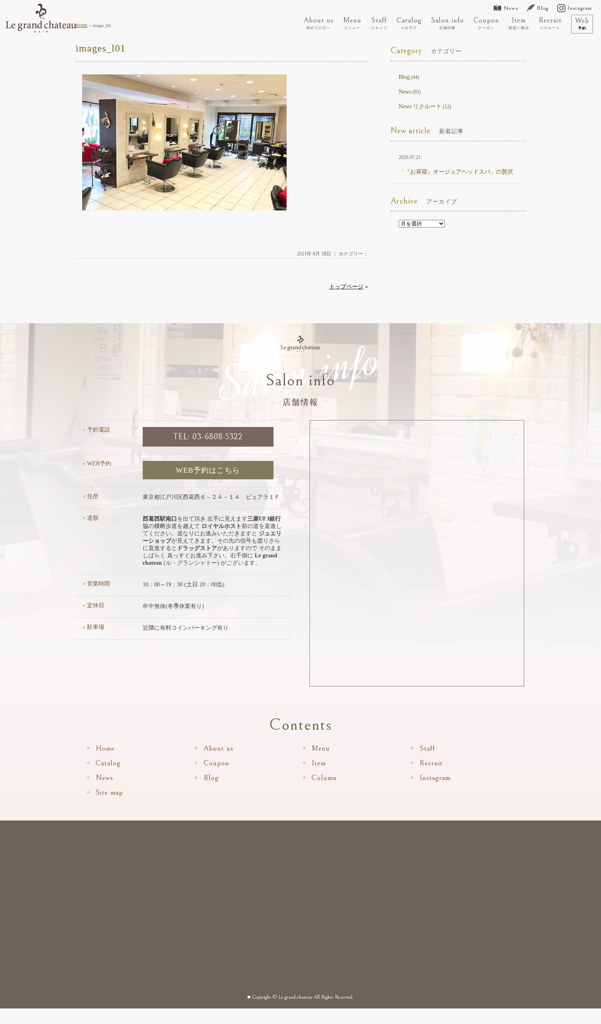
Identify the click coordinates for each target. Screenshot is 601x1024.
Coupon (486, 23)
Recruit (550, 23)
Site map (109, 792)
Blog (542, 8)
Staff (379, 23)
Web (582, 23)
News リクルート (420, 106)
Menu (352, 23)
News (511, 8)
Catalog (409, 23)
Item (519, 23)
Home (105, 748)
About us (319, 23)
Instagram (579, 8)
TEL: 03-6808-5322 (208, 437)
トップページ (346, 287)
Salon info (447, 23)
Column (324, 778)
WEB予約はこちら (208, 470)
